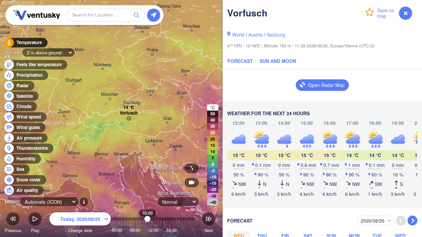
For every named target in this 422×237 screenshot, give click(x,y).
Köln (40, 30)
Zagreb (175, 146)
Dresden (142, 27)
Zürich (64, 112)
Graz (167, 118)
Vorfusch (129, 113)
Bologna (106, 174)
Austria (255, 34)
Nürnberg (102, 64)
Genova (70, 175)
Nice (45, 190)
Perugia (121, 202)
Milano (74, 153)
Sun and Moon (277, 61)
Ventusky (36, 15)
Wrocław (191, 26)
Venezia (121, 154)
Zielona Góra (168, 6)
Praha (152, 50)
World (238, 34)
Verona (100, 154)
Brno (185, 71)
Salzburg (276, 34)
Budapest (222, 109)
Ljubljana (153, 141)
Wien (182, 93)
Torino (51, 162)
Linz (150, 91)
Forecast (240, 61)
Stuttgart (73, 80)
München (109, 94)
